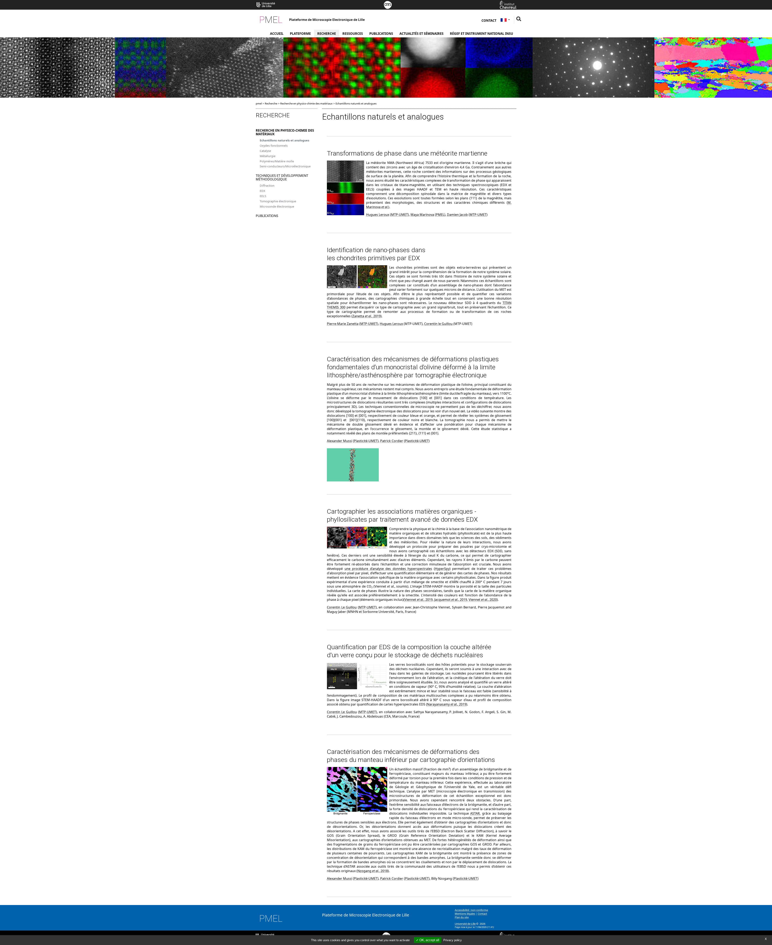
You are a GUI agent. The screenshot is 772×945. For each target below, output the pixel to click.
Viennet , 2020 (483, 599)
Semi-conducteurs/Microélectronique (285, 166)
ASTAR (475, 813)
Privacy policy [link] (452, 940)
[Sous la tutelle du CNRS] (388, 4)
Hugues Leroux (377, 214)
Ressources (352, 33)
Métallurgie (267, 156)
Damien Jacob (457, 214)
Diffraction (267, 185)
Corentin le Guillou (438, 323)
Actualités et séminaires (421, 33)
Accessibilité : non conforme (471, 910)
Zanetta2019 (366, 316)
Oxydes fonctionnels (274, 145)
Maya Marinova (422, 214)
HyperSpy (442, 568)
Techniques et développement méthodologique (282, 177)
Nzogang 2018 (372, 871)
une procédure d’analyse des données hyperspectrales (388, 568)
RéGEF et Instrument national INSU (481, 33)
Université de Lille (465, 924)
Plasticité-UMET (366, 441)
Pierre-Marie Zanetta (342, 323)
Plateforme (300, 33)
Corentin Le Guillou (342, 607)
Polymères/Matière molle (277, 161)
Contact (488, 20)
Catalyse (265, 151)
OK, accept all (429, 940)
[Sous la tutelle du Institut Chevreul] (508, 4)
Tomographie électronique (278, 201)
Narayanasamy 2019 (446, 704)
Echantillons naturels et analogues (284, 140)
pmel (259, 103)
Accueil (276, 33)
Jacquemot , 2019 (450, 599)
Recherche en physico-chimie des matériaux (285, 132)
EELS (263, 196)
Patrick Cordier (391, 441)
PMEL (440, 214)
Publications (381, 33)
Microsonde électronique (277, 206)
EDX (262, 191)
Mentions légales (465, 913)
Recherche (326, 33)
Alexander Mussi (339, 441)
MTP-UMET (399, 214)
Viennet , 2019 (418, 599)
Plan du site (462, 917)
